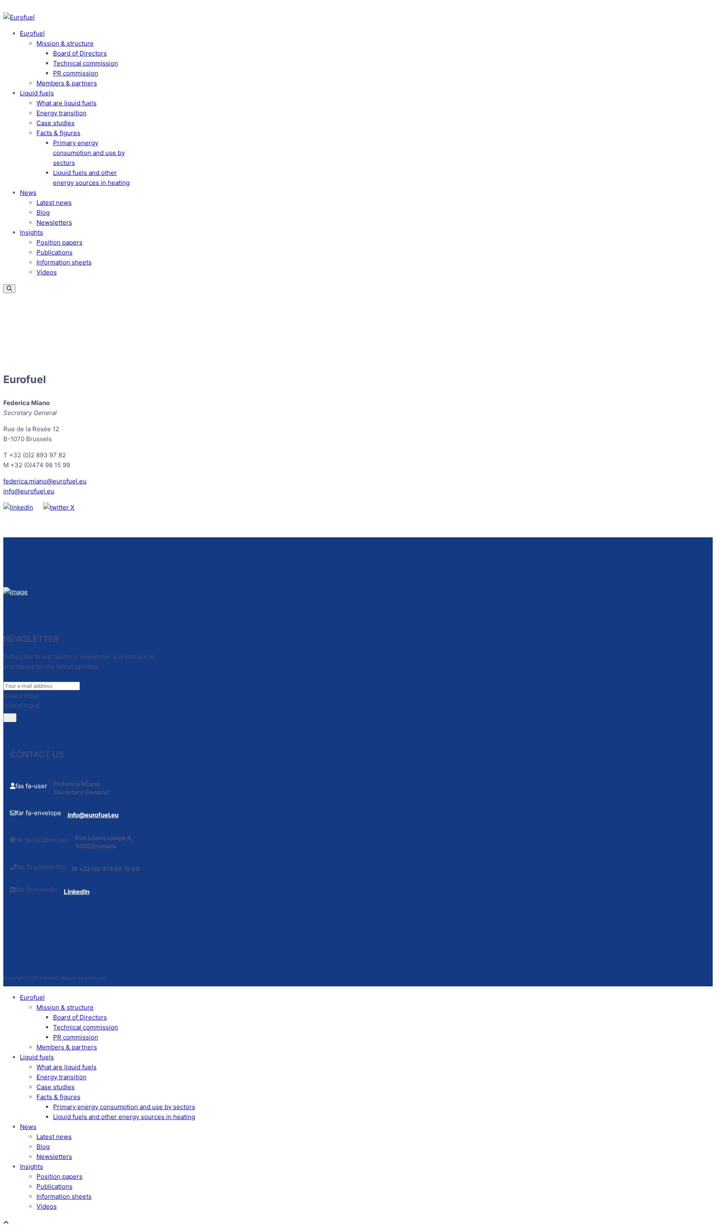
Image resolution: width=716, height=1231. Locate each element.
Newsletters (54, 222)
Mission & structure (65, 43)
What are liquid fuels (66, 103)
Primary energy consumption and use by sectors (89, 153)
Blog (43, 212)
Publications (54, 252)
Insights (31, 232)
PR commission (75, 73)
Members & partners (66, 83)
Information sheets (64, 262)
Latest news (54, 202)
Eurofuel (32, 33)
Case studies (55, 123)
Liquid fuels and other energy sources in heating (124, 1117)
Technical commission (85, 63)
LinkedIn (76, 892)
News (28, 193)
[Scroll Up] (6, 1222)
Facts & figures (58, 133)
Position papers (59, 242)
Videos (46, 272)
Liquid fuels (37, 93)
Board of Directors (80, 53)
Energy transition (61, 113)
